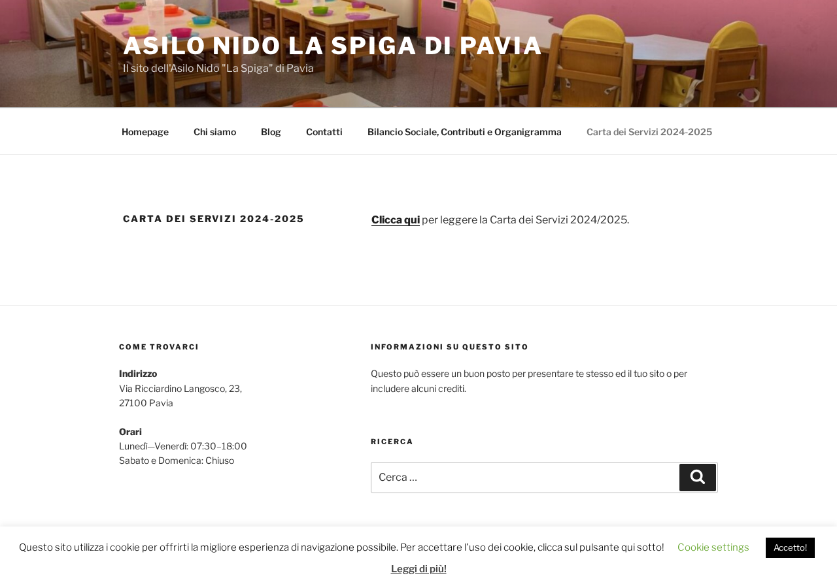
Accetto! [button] (790, 547)
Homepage (145, 131)
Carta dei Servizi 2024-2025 (649, 131)
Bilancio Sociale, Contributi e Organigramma (464, 131)
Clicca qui (395, 220)
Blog (271, 131)
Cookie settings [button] (713, 547)
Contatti (324, 131)
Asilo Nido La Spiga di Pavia (333, 45)
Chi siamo (215, 131)
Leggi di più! (419, 569)
